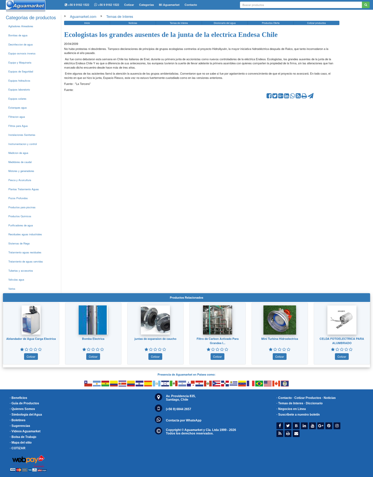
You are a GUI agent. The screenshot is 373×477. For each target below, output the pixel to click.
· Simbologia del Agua (26, 414)
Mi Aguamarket (169, 5)
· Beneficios (18, 397)
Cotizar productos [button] (316, 22)
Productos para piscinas (22, 207)
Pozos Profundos (18, 198)
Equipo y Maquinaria (19, 62)
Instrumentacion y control (22, 144)
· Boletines (17, 420)
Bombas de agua (17, 35)
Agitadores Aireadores (20, 26)
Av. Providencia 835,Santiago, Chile (181, 397)
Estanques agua (17, 107)
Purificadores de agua (20, 225)
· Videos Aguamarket (25, 431)
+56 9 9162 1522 (108, 5)
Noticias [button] (133, 22)
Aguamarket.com (83, 16)
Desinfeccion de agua (20, 44)
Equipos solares (17, 98)
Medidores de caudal (20, 162)
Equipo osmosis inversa (21, 53)
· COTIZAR (17, 448)
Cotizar (129, 5)
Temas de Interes (119, 16)
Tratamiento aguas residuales (24, 252)
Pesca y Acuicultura (19, 180)
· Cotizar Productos (307, 397)
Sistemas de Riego (19, 243)
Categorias (146, 5)
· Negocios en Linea (291, 409)
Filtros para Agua (18, 126)
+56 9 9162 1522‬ (78, 5)
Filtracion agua (16, 117)
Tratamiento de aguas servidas (25, 261)
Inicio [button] (87, 22)
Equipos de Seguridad (20, 71)
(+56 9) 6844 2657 (178, 409)
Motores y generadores (21, 171)
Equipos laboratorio (19, 89)
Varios (11, 288)
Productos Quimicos (19, 216)
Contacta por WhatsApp (183, 420)
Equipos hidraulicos (19, 80)
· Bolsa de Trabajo (23, 437)
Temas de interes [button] (179, 22)
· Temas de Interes (289, 403)
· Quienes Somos (22, 409)
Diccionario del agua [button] (225, 22)
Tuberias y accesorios (20, 270)
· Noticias (329, 397)
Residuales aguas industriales (25, 234)
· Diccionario (313, 403)
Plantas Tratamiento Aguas (23, 189)
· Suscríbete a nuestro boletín (298, 414)
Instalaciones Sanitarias (21, 135)
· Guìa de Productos (24, 403)
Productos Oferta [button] (271, 22)
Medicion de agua (18, 153)
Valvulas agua (16, 279)
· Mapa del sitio (21, 442)
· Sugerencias (20, 425)
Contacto (191, 5)
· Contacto (284, 397)
